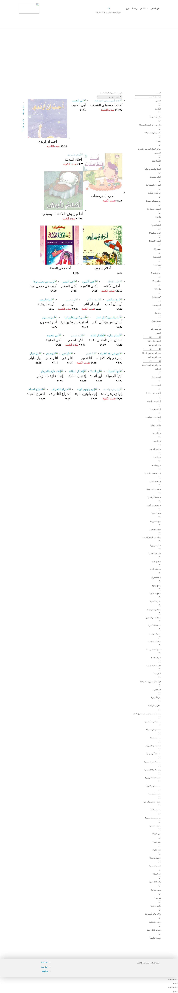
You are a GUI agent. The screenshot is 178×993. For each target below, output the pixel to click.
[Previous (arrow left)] (177, 983)
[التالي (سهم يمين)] (174, 991)
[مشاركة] (172, 987)
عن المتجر (155, 8)
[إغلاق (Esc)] (169, 987)
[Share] (174, 979)
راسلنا (134, 8)
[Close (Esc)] (177, 979)
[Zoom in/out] (169, 979)
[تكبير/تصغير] (177, 987)
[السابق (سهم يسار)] (177, 991)
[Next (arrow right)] (174, 983)
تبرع (127, 8)
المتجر (143, 8)
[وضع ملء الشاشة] (174, 987)
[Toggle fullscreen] (172, 979)
